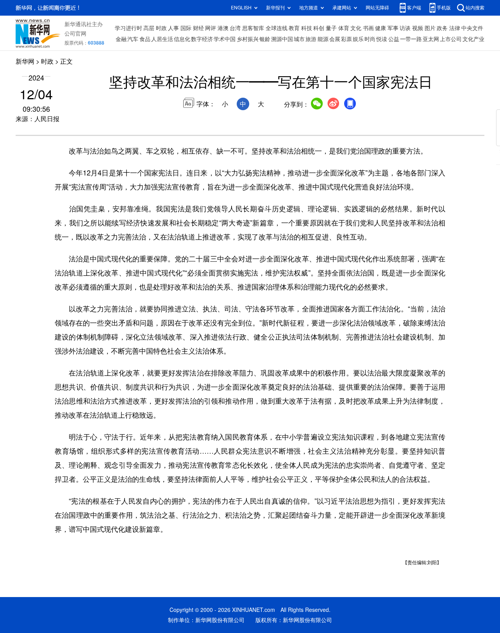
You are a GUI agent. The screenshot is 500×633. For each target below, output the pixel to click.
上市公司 (451, 39)
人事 (173, 28)
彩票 (346, 39)
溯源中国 (282, 39)
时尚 (369, 39)
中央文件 (472, 28)
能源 (323, 39)
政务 (442, 28)
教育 (294, 28)
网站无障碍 (377, 7)
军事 (393, 28)
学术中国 (225, 39)
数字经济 (202, 39)
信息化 (182, 39)
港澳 (223, 28)
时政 (161, 28)
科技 (306, 28)
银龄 (264, 39)
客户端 (414, 7)
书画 (368, 28)
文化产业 (473, 39)
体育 (343, 28)
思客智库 (253, 28)
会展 (334, 39)
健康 (380, 28)
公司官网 (75, 33)
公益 (393, 39)
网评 (210, 28)
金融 (121, 39)
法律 (454, 28)
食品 (144, 39)
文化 (355, 28)
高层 (148, 28)
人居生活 (162, 39)
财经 (198, 28)
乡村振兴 (248, 39)
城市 (299, 39)
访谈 (405, 28)
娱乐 (358, 39)
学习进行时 (128, 28)
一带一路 (411, 39)
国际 (185, 28)
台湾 (235, 28)
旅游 (310, 39)
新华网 (25, 61)
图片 (430, 28)
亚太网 (431, 39)
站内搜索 (475, 7)
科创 (318, 28)
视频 (417, 28)
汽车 (132, 39)
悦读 (381, 39)
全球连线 (277, 28)
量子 (331, 28)
